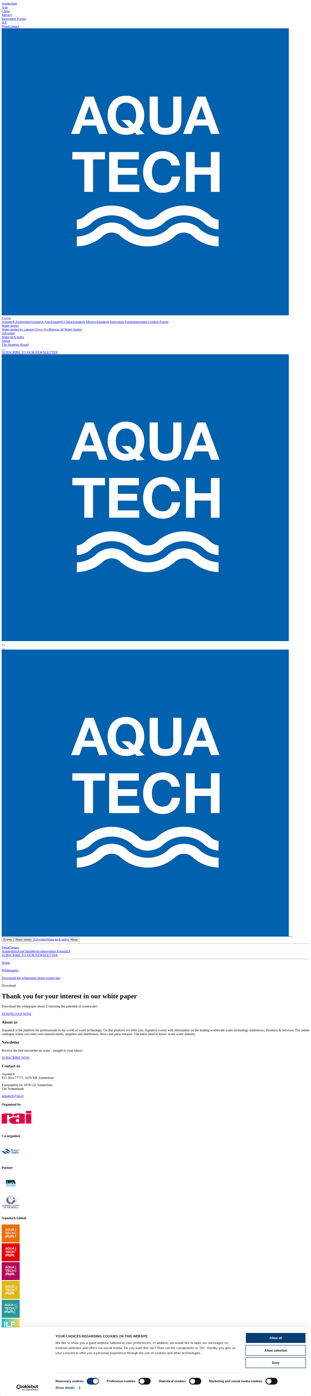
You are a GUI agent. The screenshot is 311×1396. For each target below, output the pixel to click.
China (6, 11)
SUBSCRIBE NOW (16, 1057)
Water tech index (13, 337)
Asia (5, 7)
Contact (14, 26)
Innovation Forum (14, 19)
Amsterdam (9, 3)
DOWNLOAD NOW (16, 1014)
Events (6, 318)
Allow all (275, 1338)
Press (5, 26)
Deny (275, 1362)
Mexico (7, 15)
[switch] (145, 1381)
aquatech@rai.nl (12, 1096)
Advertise (8, 333)
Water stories (10, 325)
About (6, 341)
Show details (65, 1387)
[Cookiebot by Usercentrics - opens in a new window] (27, 1388)
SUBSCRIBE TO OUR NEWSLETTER (30, 352)
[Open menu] (3, 648)
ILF (4, 22)
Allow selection (275, 1350)
